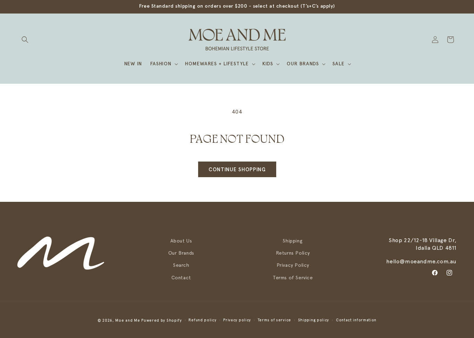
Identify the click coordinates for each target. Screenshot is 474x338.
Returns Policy (293, 253)
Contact (181, 277)
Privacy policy (237, 320)
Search (181, 265)
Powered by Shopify (161, 320)
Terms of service (274, 320)
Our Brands (181, 253)
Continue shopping (237, 169)
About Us (181, 241)
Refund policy (202, 320)
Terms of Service (293, 277)
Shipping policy (313, 320)
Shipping (293, 241)
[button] (25, 39)
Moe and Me (127, 320)
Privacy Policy (293, 265)
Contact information (356, 320)
